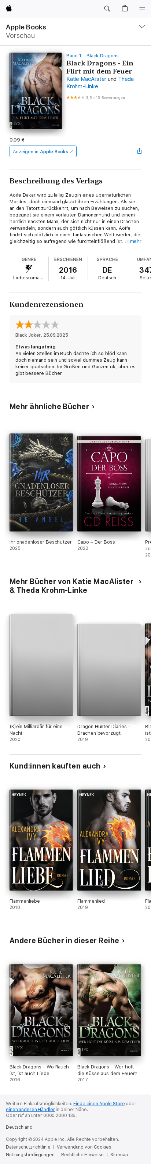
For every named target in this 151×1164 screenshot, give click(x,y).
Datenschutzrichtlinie (28, 1147)
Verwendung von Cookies (84, 1147)
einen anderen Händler (30, 1109)
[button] (107, 9)
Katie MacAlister (86, 79)
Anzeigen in (41, 151)
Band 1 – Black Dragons (92, 55)
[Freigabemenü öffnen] (139, 151)
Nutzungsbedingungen (30, 1154)
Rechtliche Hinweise (82, 1154)
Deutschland (19, 1127)
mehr (136, 241)
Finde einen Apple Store (99, 1103)
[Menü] (142, 9)
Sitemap (119, 1154)
